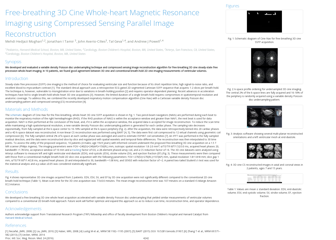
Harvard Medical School (18, 217)
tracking (76, 150)
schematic (16, 115)
